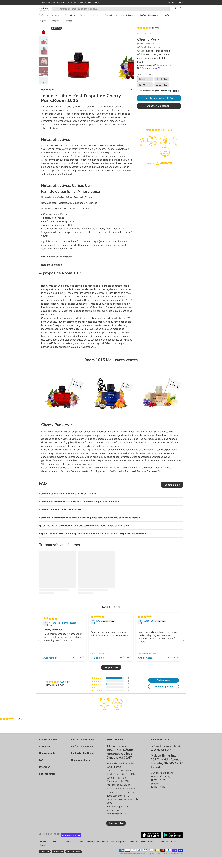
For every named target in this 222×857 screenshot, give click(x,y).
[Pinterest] (51, 835)
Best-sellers (70, 15)
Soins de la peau (128, 15)
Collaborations (45, 841)
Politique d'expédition (105, 841)
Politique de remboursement (83, 841)
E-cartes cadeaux (49, 739)
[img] (50, 618)
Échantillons (110, 15)
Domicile (140, 34)
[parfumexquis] (44, 9)
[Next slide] (184, 641)
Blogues (42, 21)
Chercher (44, 767)
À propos (68, 21)
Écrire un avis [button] (163, 680)
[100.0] (104, 703)
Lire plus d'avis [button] (111, 667)
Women (83, 15)
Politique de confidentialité (127, 841)
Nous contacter (47, 753)
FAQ (41, 760)
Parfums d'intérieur (148, 15)
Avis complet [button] (50, 657)
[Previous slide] (38, 641)
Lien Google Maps (116, 823)
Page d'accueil (47, 773)
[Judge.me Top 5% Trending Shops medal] (153, 152)
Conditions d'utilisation (61, 841)
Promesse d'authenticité (149, 841)
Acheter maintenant (159, 106)
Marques (55, 21)
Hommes (95, 15)
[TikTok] (40, 835)
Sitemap (42, 845)
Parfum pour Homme (82, 739)
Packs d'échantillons (82, 753)
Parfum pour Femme (82, 746)
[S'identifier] (174, 8)
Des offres (166, 15)
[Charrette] (180, 8)
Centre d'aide (172, 484)
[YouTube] (58, 835)
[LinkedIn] (54, 835)
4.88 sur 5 (65, 681)
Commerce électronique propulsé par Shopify (135, 854)
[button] (144, 28)
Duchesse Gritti (155, 471)
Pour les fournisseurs (168, 841)
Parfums (42, 15)
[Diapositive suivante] (130, 54)
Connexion (45, 746)
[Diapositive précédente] (54, 54)
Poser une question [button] (163, 686)
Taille (145, 74)
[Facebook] (47, 835)
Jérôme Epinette (65, 221)
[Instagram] (44, 835)
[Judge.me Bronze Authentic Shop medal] (166, 141)
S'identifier (179, 2)
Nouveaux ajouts (80, 760)
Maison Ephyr (164, 749)
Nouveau (55, 15)
